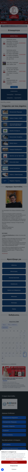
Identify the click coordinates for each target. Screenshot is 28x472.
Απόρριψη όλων (14, 465)
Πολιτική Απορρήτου (10, 458)
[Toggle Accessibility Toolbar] (2, 469)
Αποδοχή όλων (14, 462)
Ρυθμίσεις (14, 469)
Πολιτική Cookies (19, 458)
